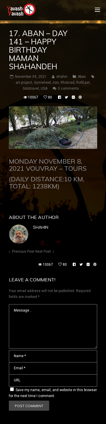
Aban (82, 77)
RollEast (83, 82)
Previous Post (23, 251)
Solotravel (31, 88)
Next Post (43, 251)
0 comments (68, 88)
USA (44, 88)
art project (24, 82)
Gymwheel (42, 82)
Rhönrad (67, 82)
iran (56, 82)
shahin (40, 227)
